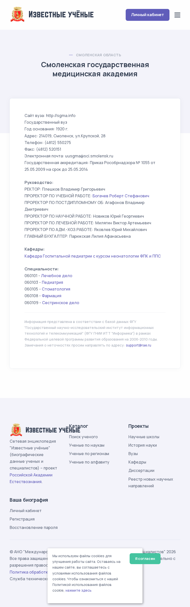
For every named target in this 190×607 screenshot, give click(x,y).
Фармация (51, 295)
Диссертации (141, 470)
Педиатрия (52, 282)
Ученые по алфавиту (89, 462)
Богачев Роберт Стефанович (121, 196)
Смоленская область (98, 55)
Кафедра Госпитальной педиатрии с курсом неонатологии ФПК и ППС (92, 256)
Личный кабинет (147, 14)
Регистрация (22, 519)
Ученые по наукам (86, 445)
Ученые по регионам (89, 453)
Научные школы (143, 436)
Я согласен (145, 558)
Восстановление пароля (34, 527)
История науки (142, 445)
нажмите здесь (79, 590)
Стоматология (56, 289)
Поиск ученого (83, 436)
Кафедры (137, 462)
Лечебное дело (56, 275)
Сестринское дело (60, 302)
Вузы (133, 453)
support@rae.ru (138, 345)
